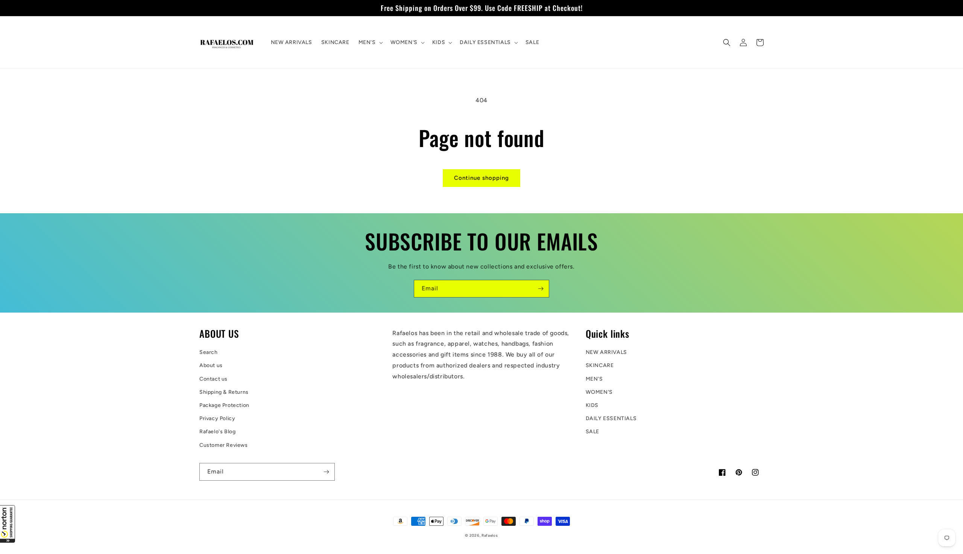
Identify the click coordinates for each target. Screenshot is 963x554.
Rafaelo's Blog (217, 431)
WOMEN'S (599, 392)
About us (211, 365)
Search (208, 352)
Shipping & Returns (224, 392)
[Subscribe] (540, 288)
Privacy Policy (217, 418)
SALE (592, 431)
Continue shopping (481, 178)
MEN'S (594, 379)
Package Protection (224, 405)
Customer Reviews (223, 445)
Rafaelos (490, 535)
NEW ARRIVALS (606, 352)
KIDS (592, 405)
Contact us (213, 379)
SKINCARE (600, 365)
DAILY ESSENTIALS (611, 418)
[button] (7, 524)
